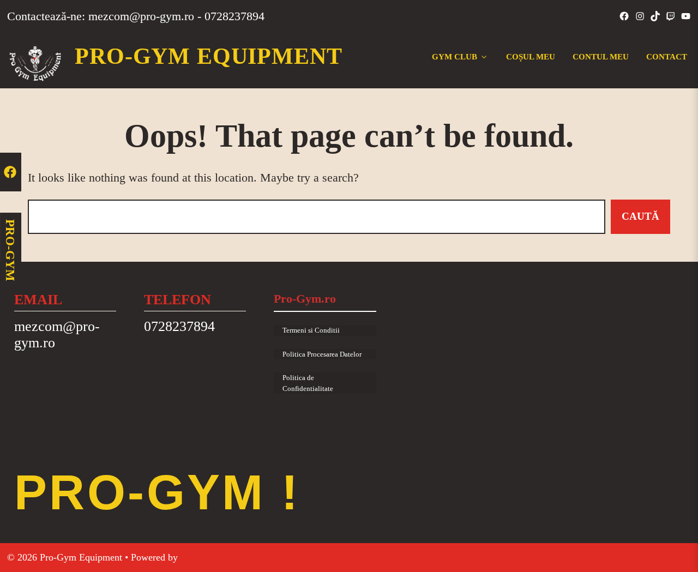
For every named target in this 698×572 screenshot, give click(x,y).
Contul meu (601, 56)
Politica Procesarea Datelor (322, 354)
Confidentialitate (307, 388)
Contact (666, 56)
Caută (640, 216)
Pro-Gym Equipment (208, 56)
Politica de (298, 378)
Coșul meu (530, 56)
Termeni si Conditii (311, 330)
